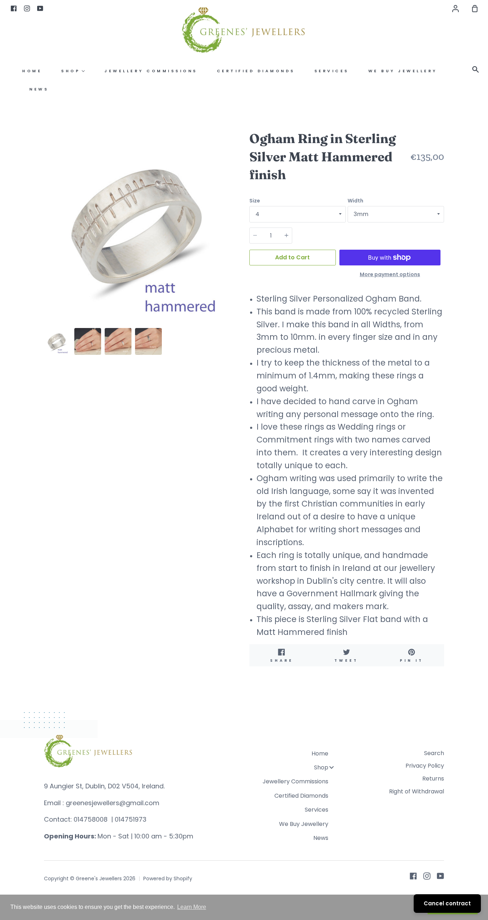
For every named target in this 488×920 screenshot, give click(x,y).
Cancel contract (447, 903)
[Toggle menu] (331, 767)
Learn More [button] (191, 907)
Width (355, 200)
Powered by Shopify (167, 878)
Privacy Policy (424, 766)
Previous (46, 280)
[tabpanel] (141, 226)
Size (254, 200)
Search (434, 753)
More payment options (390, 274)
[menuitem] (32, 71)
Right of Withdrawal (416, 791)
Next (236, 280)
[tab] (57, 341)
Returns (433, 778)
